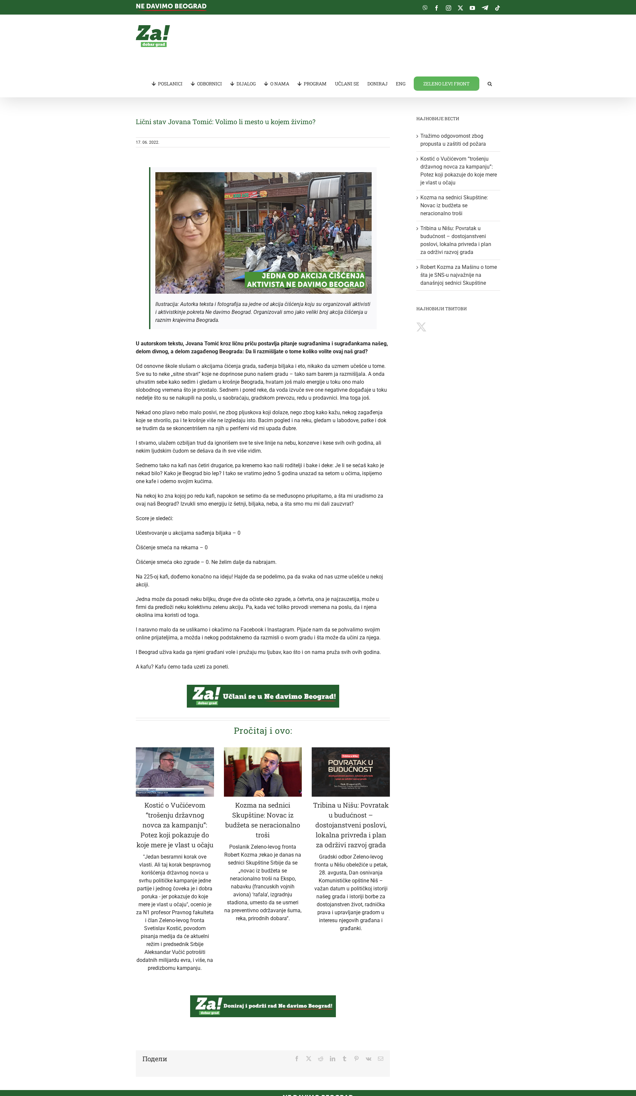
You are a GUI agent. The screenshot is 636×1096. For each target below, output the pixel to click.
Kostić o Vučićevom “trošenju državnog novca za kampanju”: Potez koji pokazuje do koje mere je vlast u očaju (174, 825)
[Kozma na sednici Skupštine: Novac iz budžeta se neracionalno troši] (263, 771)
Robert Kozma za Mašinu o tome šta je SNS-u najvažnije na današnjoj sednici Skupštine (458, 275)
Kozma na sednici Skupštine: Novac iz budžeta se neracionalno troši (454, 205)
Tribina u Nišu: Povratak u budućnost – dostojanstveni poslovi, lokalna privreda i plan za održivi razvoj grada (351, 825)
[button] (490, 83)
